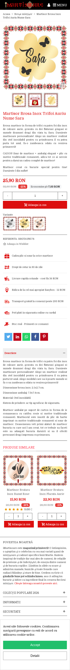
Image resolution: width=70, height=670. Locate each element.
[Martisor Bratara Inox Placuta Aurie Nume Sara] (52, 470)
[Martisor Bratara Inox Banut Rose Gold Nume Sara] (18, 470)
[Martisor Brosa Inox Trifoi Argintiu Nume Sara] (10, 224)
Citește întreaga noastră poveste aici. (36, 583)
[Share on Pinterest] (44, 337)
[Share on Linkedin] (17, 337)
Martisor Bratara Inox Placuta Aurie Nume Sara (51, 494)
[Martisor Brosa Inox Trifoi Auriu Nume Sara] (25, 224)
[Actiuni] (48, 5)
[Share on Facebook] (35, 337)
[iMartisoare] (24, 5)
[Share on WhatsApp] (26, 337)
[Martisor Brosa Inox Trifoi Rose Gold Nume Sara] (39, 224)
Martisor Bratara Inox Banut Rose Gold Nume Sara (18, 494)
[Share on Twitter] (8, 337)
